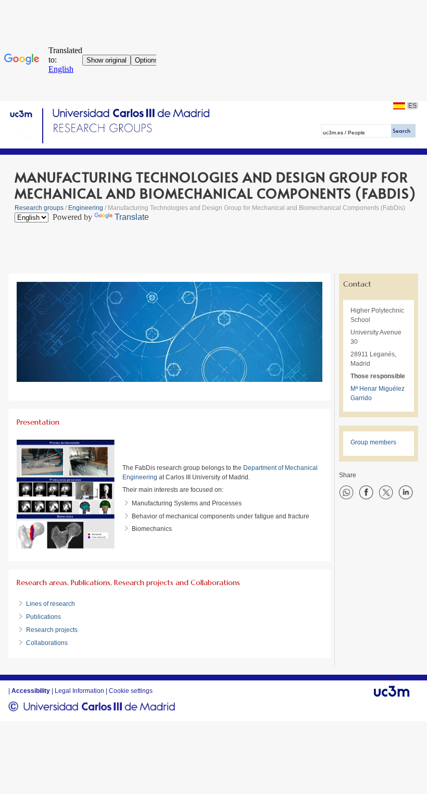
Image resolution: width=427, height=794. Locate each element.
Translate (132, 217)
